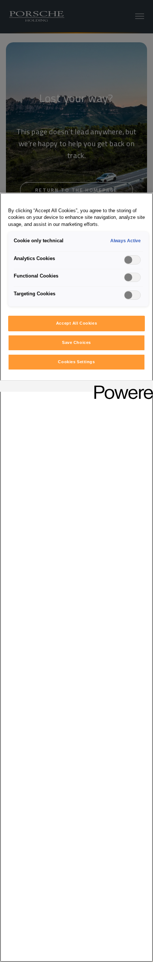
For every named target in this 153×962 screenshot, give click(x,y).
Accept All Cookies (76, 323)
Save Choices (76, 342)
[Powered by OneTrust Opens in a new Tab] (121, 387)
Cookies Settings (76, 361)
